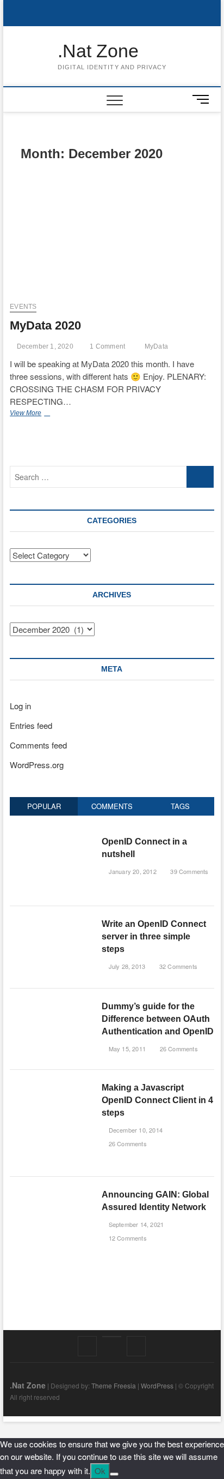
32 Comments (177, 966)
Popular (44, 806)
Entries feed (31, 725)
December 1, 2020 (44, 346)
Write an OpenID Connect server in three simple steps (154, 936)
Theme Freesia (113, 1385)
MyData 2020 (45, 325)
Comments (112, 806)
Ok (100, 1470)
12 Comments (126, 1238)
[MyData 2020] (112, 233)
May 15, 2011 (126, 1048)
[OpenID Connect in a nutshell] (52, 841)
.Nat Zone (98, 50)
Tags (180, 806)
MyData (156, 346)
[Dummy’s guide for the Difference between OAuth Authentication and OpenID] (52, 1005)
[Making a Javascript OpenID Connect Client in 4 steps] (52, 1087)
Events (23, 306)
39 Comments (188, 871)
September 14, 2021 (135, 1224)
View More (37, 414)
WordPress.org (37, 764)
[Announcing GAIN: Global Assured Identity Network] (52, 1194)
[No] (114, 1474)
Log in (20, 705)
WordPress (157, 1385)
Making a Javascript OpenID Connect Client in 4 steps (157, 1100)
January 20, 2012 (131, 871)
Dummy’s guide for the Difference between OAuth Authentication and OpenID (158, 1019)
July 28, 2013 (126, 966)
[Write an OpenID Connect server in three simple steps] (52, 923)
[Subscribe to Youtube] (111, 1336)
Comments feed (38, 745)
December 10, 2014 (135, 1129)
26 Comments (177, 1048)
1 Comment (106, 346)
